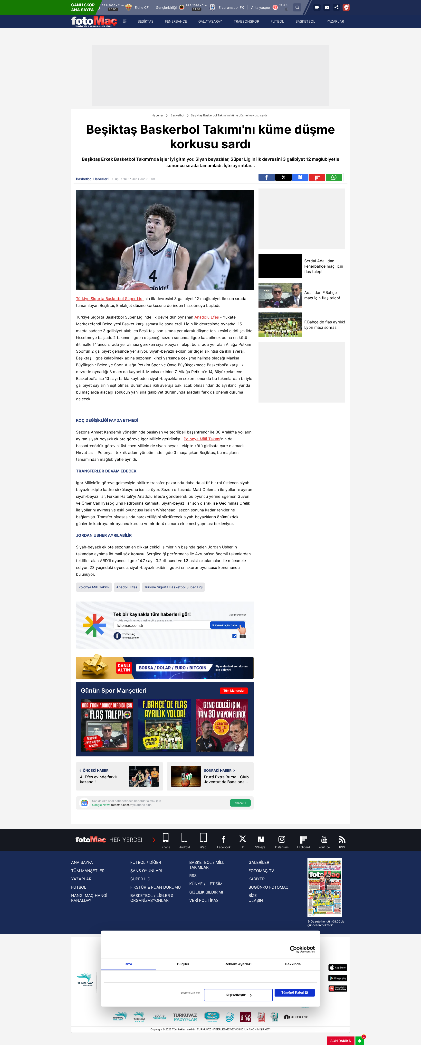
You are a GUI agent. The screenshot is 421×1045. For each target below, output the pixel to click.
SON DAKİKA (340, 1041)
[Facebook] (266, 177)
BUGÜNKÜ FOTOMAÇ (268, 887)
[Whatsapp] (334, 177)
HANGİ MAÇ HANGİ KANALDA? (89, 898)
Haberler (157, 115)
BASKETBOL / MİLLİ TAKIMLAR (207, 865)
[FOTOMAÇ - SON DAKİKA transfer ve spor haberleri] (94, 21)
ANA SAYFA (82, 862)
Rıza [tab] (128, 964)
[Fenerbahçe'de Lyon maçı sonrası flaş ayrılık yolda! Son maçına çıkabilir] (164, 725)
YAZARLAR (81, 878)
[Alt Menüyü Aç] (124, 21)
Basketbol (177, 115)
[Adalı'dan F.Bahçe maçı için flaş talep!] (280, 295)
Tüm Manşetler (234, 690)
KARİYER (257, 878)
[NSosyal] (300, 177)
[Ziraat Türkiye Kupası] (346, 7)
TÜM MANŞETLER (88, 870)
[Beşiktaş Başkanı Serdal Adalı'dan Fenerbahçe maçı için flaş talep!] (107, 725)
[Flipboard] (317, 177)
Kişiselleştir (236, 995)
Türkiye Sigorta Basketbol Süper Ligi (110, 298)
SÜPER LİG (140, 878)
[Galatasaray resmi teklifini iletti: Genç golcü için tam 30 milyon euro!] (222, 725)
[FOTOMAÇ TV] (317, 7)
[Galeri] (326, 7)
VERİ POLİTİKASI (204, 900)
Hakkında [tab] (293, 964)
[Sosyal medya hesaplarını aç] (336, 7)
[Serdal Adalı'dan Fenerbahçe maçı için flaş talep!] (280, 266)
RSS (193, 875)
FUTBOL (78, 887)
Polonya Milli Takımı (202, 438)
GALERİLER (259, 862)
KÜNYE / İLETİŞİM (205, 883)
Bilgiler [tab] (183, 964)
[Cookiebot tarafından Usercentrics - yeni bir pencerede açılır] (293, 949)
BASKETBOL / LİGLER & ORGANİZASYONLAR (151, 898)
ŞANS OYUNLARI (146, 870)
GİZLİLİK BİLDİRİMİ (206, 892)
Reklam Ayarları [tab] (237, 964)
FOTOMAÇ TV (261, 870)
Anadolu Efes (206, 317)
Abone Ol (240, 803)
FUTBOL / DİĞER (145, 862)
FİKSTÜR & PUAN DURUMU (155, 887)
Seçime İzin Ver (190, 992)
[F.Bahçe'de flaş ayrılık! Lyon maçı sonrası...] (280, 324)
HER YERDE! (126, 839)
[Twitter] (283, 177)
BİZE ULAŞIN (256, 898)
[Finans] (165, 667)
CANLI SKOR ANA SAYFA (83, 7)
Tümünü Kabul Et (294, 992)
